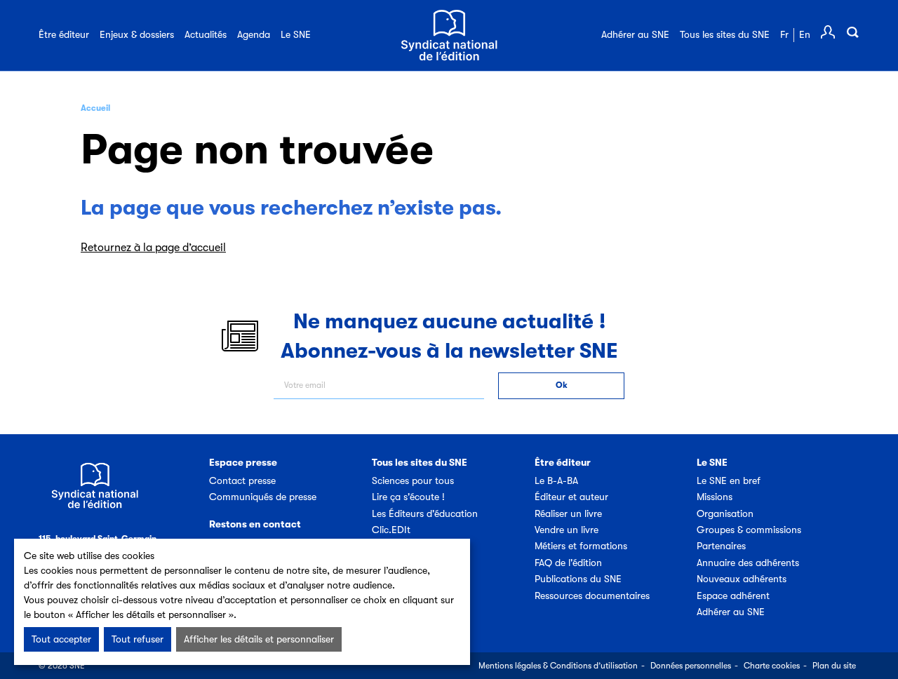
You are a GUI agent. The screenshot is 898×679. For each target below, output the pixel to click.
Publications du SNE (578, 578)
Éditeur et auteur (571, 496)
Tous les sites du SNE (725, 34)
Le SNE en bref (728, 480)
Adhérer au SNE (635, 34)
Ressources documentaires (592, 595)
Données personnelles (690, 666)
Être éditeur (64, 34)
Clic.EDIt (391, 529)
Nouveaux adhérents (741, 578)
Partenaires (721, 545)
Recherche (852, 32)
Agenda (253, 34)
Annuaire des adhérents (748, 562)
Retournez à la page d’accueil (153, 247)
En (804, 34)
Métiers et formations (581, 545)
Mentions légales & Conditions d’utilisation (558, 666)
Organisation (725, 513)
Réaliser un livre (568, 513)
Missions (714, 496)
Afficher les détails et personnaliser (259, 639)
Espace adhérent (733, 595)
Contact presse (242, 480)
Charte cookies (772, 666)
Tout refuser (137, 639)
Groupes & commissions (749, 529)
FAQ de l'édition (568, 562)
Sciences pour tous (413, 480)
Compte (828, 32)
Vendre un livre (566, 529)
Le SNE (296, 34)
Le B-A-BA (556, 480)
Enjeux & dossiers (137, 34)
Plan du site (834, 666)
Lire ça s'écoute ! (408, 496)
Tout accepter (61, 639)
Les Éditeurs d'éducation (425, 513)
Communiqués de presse (262, 496)
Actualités (206, 34)
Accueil (95, 108)
